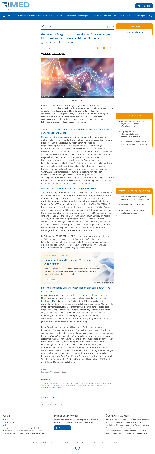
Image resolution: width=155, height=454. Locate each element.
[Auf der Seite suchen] (151, 16)
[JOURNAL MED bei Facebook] (76, 448)
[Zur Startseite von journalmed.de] (16, 6)
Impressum (58, 443)
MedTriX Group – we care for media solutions (23, 430)
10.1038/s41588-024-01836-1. (51, 387)
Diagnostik (46, 404)
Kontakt (8, 425)
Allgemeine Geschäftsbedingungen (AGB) (22, 428)
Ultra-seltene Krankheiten (53, 137)
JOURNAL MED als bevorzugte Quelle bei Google (24, 433)
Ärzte (67, 404)
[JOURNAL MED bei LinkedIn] (79, 448)
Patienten (58, 404)
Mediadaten (10, 422)
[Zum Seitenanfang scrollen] (151, 450)
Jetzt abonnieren (133, 32)
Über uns (9, 419)
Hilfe (96, 443)
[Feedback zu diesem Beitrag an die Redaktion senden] (111, 48)
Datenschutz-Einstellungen (111, 443)
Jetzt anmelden (62, 428)
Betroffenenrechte (84, 443)
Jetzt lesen (50, 279)
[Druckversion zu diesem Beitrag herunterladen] (97, 48)
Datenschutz (70, 443)
